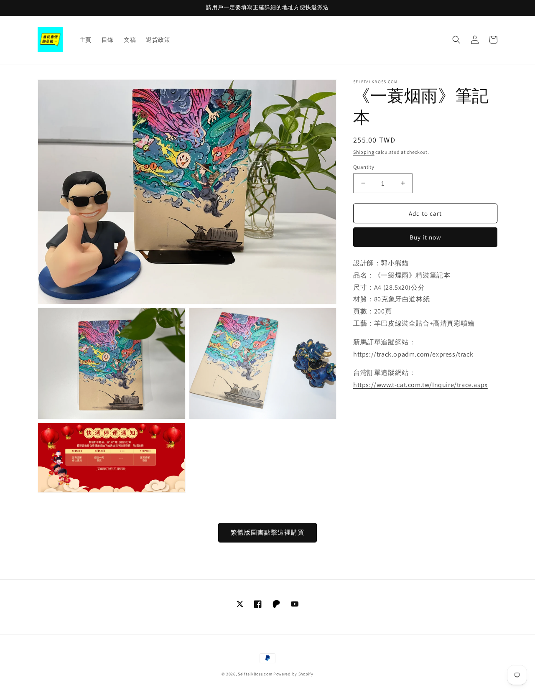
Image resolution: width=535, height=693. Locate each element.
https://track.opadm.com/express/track (413, 353)
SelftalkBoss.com (255, 674)
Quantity (363, 166)
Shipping (363, 152)
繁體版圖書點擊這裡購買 (267, 532)
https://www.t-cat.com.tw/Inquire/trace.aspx (420, 384)
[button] (456, 40)
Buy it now (425, 237)
